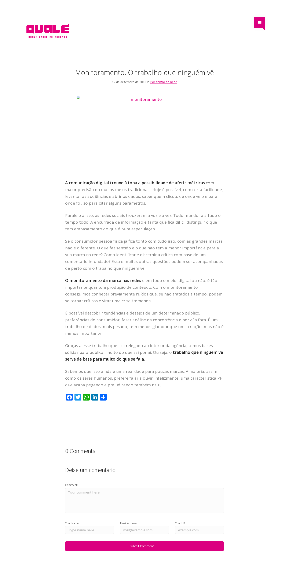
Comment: (71, 485)
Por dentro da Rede (163, 82)
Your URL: (181, 523)
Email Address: (129, 523)
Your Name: (72, 523)
